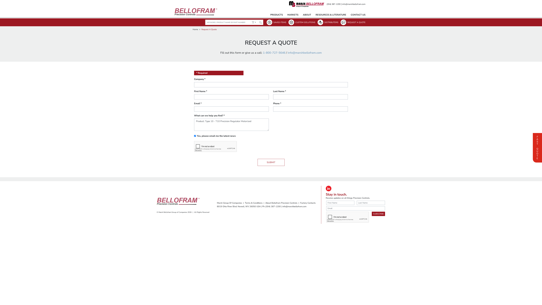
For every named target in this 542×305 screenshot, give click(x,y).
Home (195, 29)
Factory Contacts (308, 202)
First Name (200, 91)
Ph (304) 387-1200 (271, 206)
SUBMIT (271, 162)
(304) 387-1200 (333, 4)
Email (198, 103)
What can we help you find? (209, 115)
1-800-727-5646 (274, 53)
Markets (292, 14)
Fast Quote (537, 147)
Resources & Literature (331, 14)
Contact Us (358, 14)
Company (199, 79)
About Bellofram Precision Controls (281, 202)
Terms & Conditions (254, 202)
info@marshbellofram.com (353, 4)
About (307, 14)
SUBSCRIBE (378, 214)
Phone (277, 103)
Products (276, 14)
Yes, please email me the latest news (216, 136)
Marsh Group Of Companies (229, 202)
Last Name (279, 91)
